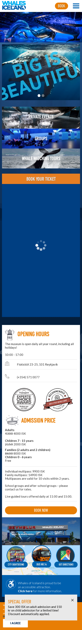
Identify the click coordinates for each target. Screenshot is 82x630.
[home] (13, 6)
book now (41, 511)
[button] (76, 6)
